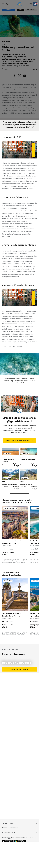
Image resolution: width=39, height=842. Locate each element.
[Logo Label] (19, 4)
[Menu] (3, 4)
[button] (30, 4)
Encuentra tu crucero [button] (18, 669)
